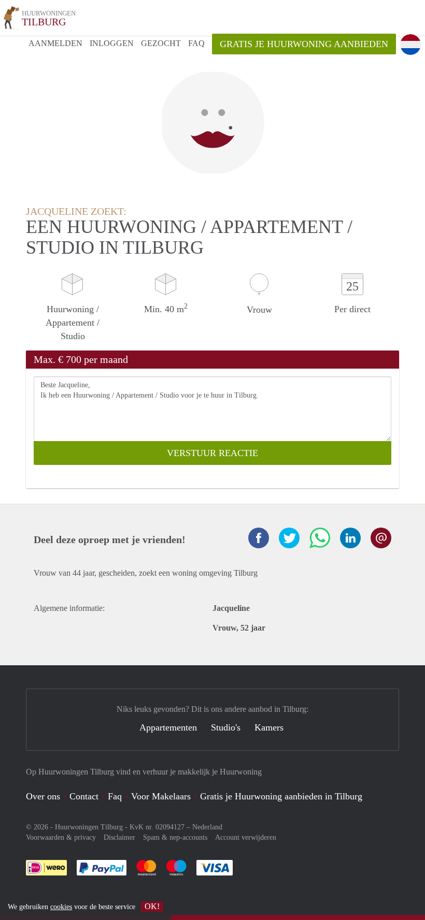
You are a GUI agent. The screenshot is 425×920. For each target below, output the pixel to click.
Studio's (225, 727)
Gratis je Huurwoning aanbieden (304, 44)
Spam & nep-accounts (175, 837)
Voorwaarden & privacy (61, 837)
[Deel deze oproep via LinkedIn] (350, 538)
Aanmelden (55, 43)
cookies (61, 907)
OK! (152, 906)
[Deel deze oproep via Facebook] (258, 538)
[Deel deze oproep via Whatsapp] (319, 538)
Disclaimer (119, 837)
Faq (115, 796)
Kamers (269, 727)
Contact (83, 796)
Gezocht (161, 43)
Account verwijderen (245, 837)
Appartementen (168, 727)
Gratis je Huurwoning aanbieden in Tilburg (281, 796)
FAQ (196, 43)
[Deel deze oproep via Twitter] (289, 538)
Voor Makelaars (161, 796)
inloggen (112, 43)
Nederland (207, 827)
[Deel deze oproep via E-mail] (381, 538)
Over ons (43, 796)
